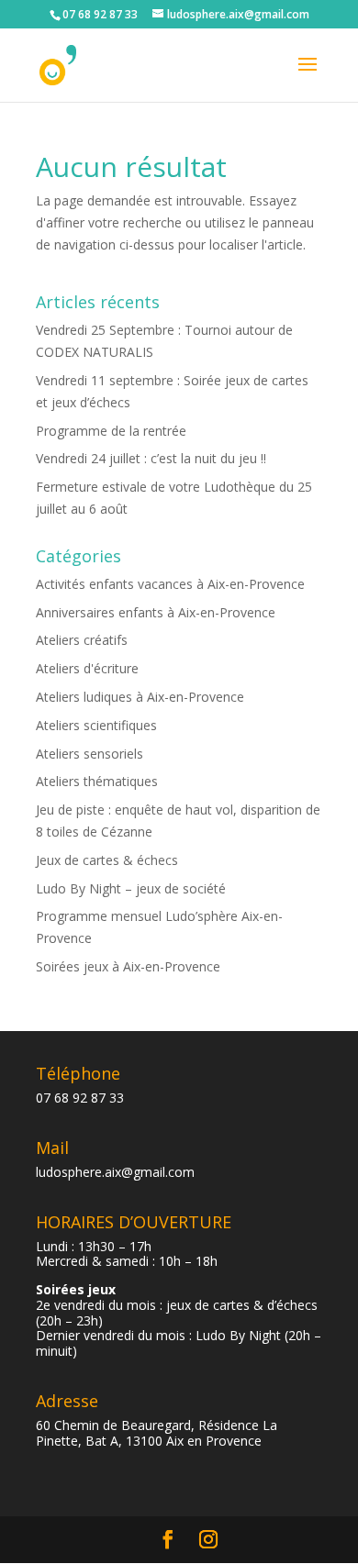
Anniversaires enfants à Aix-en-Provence (155, 612)
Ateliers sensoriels (89, 753)
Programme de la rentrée (111, 430)
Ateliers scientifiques (96, 725)
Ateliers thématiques (97, 781)
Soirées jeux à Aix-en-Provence (128, 966)
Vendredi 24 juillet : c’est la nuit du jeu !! (151, 458)
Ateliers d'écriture (87, 668)
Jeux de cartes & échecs (107, 860)
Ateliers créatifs (82, 640)
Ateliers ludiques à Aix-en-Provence (140, 696)
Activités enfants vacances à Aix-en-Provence (170, 584)
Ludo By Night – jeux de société (131, 888)
